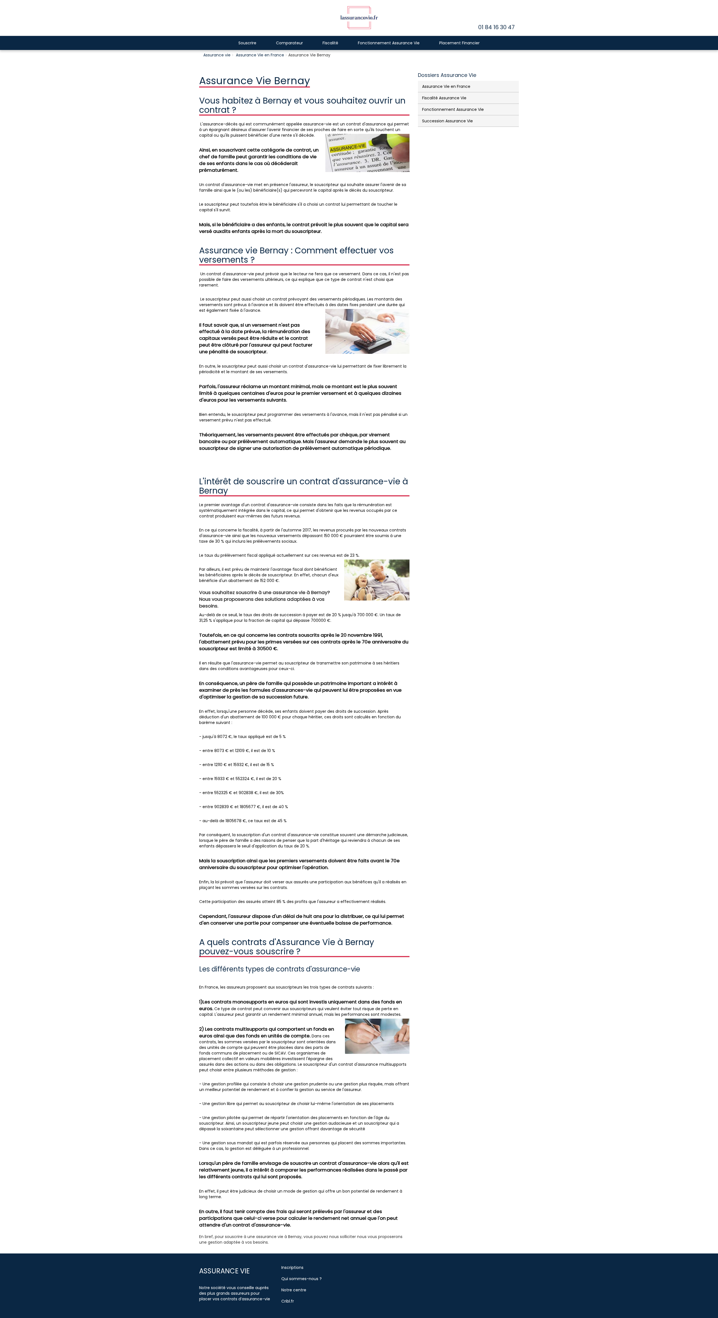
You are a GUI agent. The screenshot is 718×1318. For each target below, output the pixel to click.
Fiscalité (330, 43)
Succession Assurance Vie (447, 121)
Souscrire (247, 43)
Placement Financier (459, 43)
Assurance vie (217, 55)
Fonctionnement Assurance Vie (389, 43)
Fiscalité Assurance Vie (444, 98)
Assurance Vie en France (260, 55)
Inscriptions (292, 1267)
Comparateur (289, 43)
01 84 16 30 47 (496, 27)
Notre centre (293, 1290)
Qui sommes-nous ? (301, 1279)
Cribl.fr (287, 1301)
